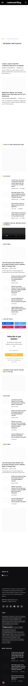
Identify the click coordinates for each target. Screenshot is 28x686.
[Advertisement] (14, 22)
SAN (19, 637)
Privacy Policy (17, 360)
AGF (16, 616)
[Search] (25, 2)
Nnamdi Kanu (18, 634)
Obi (3, 637)
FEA (12, 623)
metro (15, 632)
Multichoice (20, 632)
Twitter (4, 642)
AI (19, 616)
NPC (23, 634)
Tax (11, 639)
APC (3, 619)
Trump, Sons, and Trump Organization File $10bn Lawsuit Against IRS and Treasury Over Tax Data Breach (17, 183)
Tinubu (15, 639)
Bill (20, 619)
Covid (4, 623)
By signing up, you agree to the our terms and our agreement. (15, 360)
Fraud (4, 630)
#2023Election (5, 616)
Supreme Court (6, 639)
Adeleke (12, 616)
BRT (12, 621)
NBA (4, 634)
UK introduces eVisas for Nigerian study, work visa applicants (17, 205)
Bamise (11, 619)
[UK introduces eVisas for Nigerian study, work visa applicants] (6, 205)
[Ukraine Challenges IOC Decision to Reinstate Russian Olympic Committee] (6, 300)
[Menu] (3, 2)
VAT (8, 642)
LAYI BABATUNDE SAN (7, 632)
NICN (8, 634)
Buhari (16, 621)
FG (14, 627)
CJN (23, 621)
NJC (12, 634)
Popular (14, 637)
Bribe (8, 621)
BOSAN (4, 621)
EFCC (8, 623)
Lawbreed (13, 630)
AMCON (23, 616)
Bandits (16, 619)
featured (7, 627)
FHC (17, 627)
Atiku (7, 619)
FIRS (21, 627)
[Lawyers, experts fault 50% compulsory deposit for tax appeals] (14, 55)
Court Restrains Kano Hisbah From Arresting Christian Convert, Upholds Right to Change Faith (13, 264)
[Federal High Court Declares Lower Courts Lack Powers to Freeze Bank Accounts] (6, 214)
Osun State (8, 637)
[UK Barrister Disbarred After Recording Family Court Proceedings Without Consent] (6, 277)
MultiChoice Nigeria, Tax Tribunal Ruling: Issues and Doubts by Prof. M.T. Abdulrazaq (14, 94)
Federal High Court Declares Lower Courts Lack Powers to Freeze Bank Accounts (18, 214)
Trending (21, 639)
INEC (8, 630)
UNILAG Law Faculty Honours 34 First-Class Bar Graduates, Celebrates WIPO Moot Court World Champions (18, 289)
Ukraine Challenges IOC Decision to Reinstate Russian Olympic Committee (18, 300)
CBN (20, 621)
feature (16, 623)
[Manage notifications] (3, 682)
